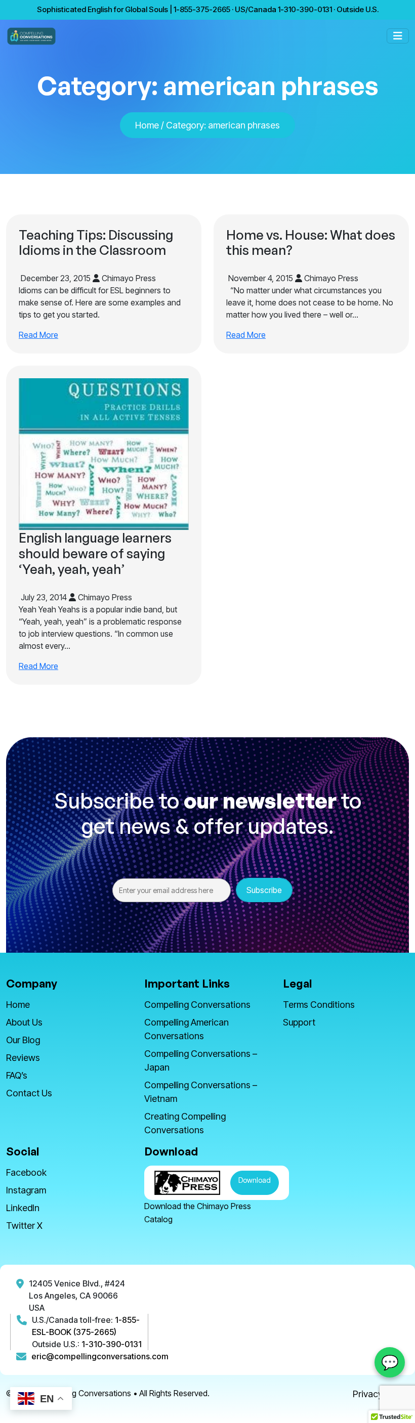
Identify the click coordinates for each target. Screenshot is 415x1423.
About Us (24, 1022)
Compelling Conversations (197, 1004)
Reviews (23, 1057)
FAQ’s (16, 1075)
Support (299, 1022)
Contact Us (29, 1093)
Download (254, 1180)
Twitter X (24, 1225)
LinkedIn (22, 1208)
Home (147, 125)
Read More (38, 335)
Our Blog (23, 1040)
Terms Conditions (319, 1004)
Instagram (26, 1190)
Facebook (26, 1172)
